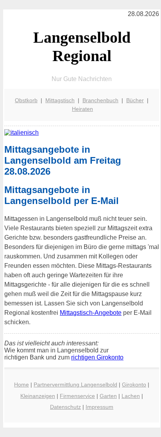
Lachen (131, 396)
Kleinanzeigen (37, 396)
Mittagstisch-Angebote (91, 312)
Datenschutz (65, 407)
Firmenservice (77, 396)
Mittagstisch (60, 100)
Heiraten (82, 109)
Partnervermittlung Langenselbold (75, 384)
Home (21, 384)
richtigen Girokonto (97, 357)
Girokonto (134, 384)
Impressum (99, 407)
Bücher (135, 100)
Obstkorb (26, 100)
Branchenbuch (100, 100)
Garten (108, 396)
